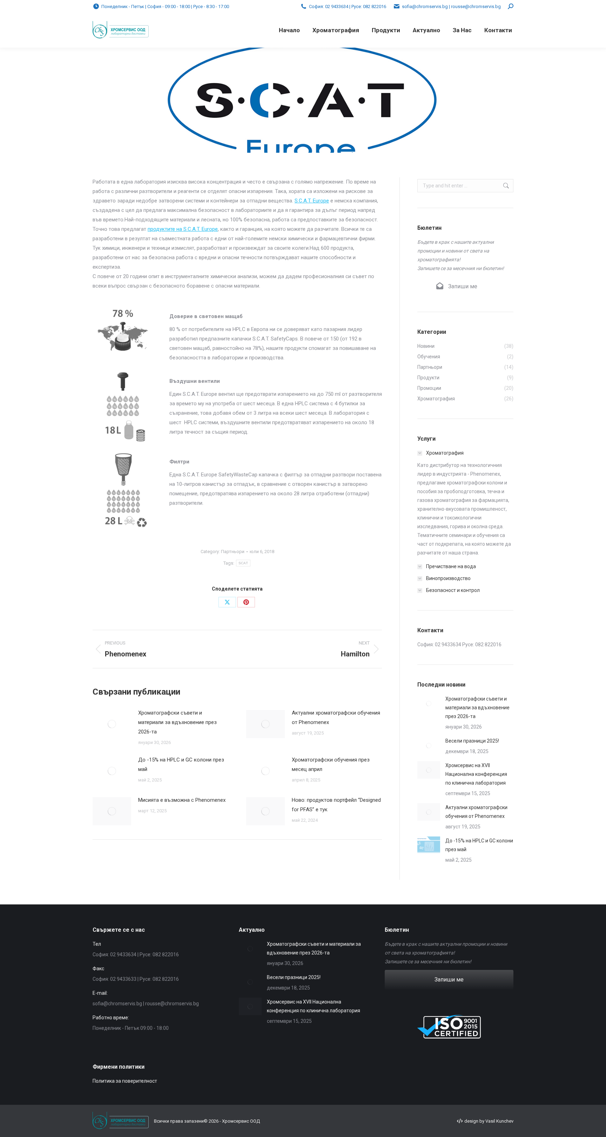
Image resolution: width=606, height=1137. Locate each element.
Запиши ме (462, 286)
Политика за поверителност (125, 1081)
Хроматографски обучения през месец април (331, 764)
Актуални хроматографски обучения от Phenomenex (336, 717)
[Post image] (112, 724)
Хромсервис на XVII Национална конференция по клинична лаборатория (476, 774)
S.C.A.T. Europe (312, 201)
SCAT (243, 563)
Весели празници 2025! (472, 741)
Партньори (232, 551)
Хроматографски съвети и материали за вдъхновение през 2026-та (177, 722)
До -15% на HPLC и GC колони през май (181, 764)
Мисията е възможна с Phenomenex (181, 800)
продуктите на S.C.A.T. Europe (183, 229)
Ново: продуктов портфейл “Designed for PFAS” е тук (336, 805)
